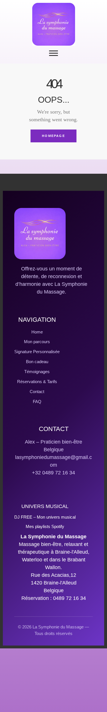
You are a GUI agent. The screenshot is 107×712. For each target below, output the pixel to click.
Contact (37, 391)
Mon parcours (37, 341)
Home (37, 331)
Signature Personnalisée (37, 351)
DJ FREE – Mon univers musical (45, 517)
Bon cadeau (37, 361)
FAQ (37, 401)
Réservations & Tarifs (37, 381)
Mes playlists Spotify (45, 526)
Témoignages (37, 371)
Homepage (53, 135)
